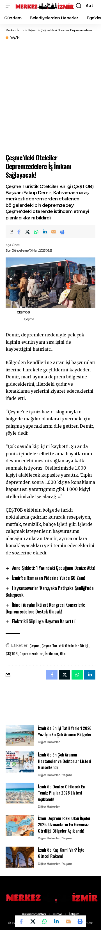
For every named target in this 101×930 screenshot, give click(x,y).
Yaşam (15, 37)
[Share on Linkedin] (45, 231)
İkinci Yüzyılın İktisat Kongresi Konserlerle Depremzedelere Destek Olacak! (45, 608)
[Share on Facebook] (19, 231)
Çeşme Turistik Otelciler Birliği (65, 645)
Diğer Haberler (49, 742)
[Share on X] (27, 231)
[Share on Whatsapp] (36, 231)
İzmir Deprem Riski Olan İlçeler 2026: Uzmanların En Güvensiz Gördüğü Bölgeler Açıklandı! (64, 824)
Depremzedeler (31, 653)
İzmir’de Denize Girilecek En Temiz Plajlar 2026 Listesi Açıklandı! (61, 792)
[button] (10, 6)
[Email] (54, 231)
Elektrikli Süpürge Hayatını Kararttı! (43, 621)
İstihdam (51, 653)
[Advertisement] (50, 95)
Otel (63, 653)
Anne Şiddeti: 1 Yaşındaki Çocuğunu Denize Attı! (53, 567)
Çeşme (34, 645)
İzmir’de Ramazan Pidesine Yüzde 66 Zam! (48, 578)
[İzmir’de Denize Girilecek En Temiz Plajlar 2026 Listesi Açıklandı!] (20, 793)
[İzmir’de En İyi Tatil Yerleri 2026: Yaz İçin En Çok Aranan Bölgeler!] (20, 735)
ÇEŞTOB (12, 653)
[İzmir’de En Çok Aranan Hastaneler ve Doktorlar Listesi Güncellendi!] (20, 761)
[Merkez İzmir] (45, 6)
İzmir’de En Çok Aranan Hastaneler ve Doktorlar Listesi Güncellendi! (64, 760)
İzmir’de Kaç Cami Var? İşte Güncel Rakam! (61, 853)
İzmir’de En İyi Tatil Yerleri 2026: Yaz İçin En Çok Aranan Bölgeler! (65, 731)
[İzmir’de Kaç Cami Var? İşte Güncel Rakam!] (20, 857)
